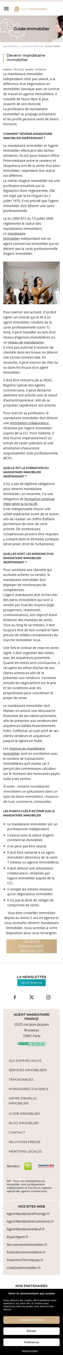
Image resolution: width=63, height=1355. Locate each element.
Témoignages (21, 1079)
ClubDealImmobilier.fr (24, 1267)
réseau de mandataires (26, 342)
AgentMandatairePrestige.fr (28, 1213)
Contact (17, 1132)
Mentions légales (30, 1350)
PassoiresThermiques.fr (25, 1260)
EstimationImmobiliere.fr (26, 1252)
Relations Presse (24, 1142)
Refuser (31, 1331)
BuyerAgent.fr (17, 1237)
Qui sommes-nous (25, 1061)
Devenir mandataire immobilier (26, 57)
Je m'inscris (31, 983)
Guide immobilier (24, 1114)
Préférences (31, 1342)
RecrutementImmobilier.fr (27, 1244)
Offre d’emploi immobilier (22, 1100)
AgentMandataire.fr (11, 46)
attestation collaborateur (29, 423)
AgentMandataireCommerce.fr (30, 1221)
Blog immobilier (24, 1123)
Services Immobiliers (28, 1070)
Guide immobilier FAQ (33, 46)
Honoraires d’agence (28, 1089)
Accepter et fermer (31, 1319)
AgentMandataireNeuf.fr (26, 1229)
